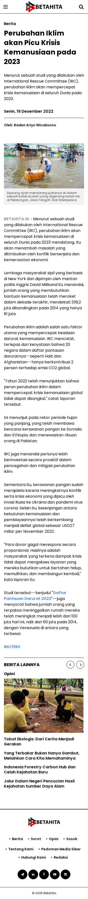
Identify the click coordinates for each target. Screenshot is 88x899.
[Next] (80, 665)
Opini (53, 839)
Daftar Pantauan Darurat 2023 (35, 595)
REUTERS (12, 647)
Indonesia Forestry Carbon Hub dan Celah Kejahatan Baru (40, 769)
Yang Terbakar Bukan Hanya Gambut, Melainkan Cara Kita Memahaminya (41, 755)
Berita (17, 839)
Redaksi (61, 857)
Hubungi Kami (33, 857)
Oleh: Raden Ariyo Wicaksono (30, 125)
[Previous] (70, 665)
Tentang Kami (20, 849)
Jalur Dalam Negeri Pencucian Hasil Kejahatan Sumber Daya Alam (39, 783)
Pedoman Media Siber (61, 849)
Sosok (71, 839)
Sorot (36, 839)
